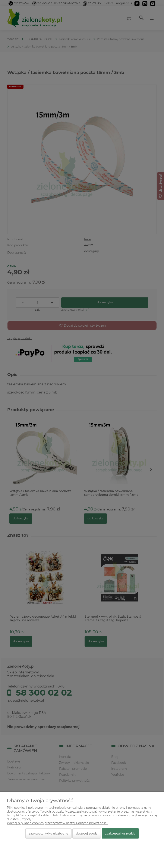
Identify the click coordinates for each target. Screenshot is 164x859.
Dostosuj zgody (86, 833)
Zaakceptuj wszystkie (120, 833)
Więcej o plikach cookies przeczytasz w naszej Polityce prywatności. (57, 823)
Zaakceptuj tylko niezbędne (48, 833)
